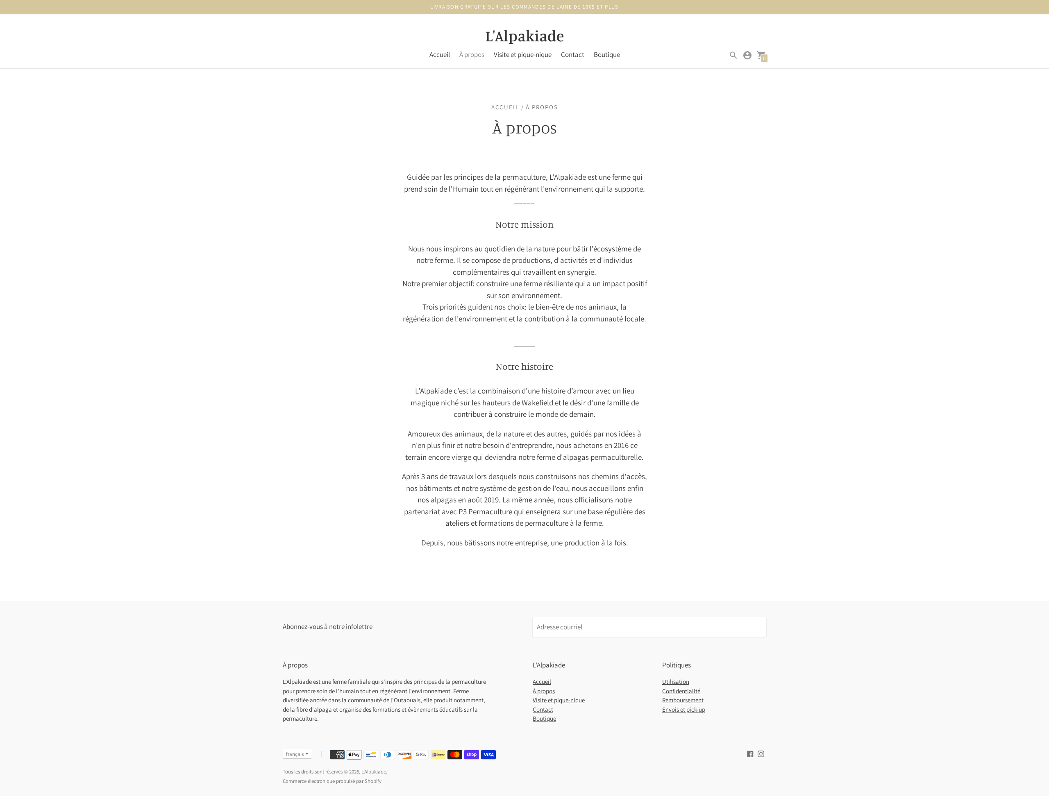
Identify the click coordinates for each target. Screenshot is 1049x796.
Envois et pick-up (683, 709)
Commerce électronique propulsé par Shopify (332, 781)
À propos (471, 54)
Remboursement (683, 700)
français (295, 754)
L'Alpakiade (373, 771)
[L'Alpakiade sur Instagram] (761, 753)
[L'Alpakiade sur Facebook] (750, 753)
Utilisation (675, 681)
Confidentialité (681, 691)
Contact (572, 54)
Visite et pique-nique (523, 54)
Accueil (439, 54)
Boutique (607, 54)
